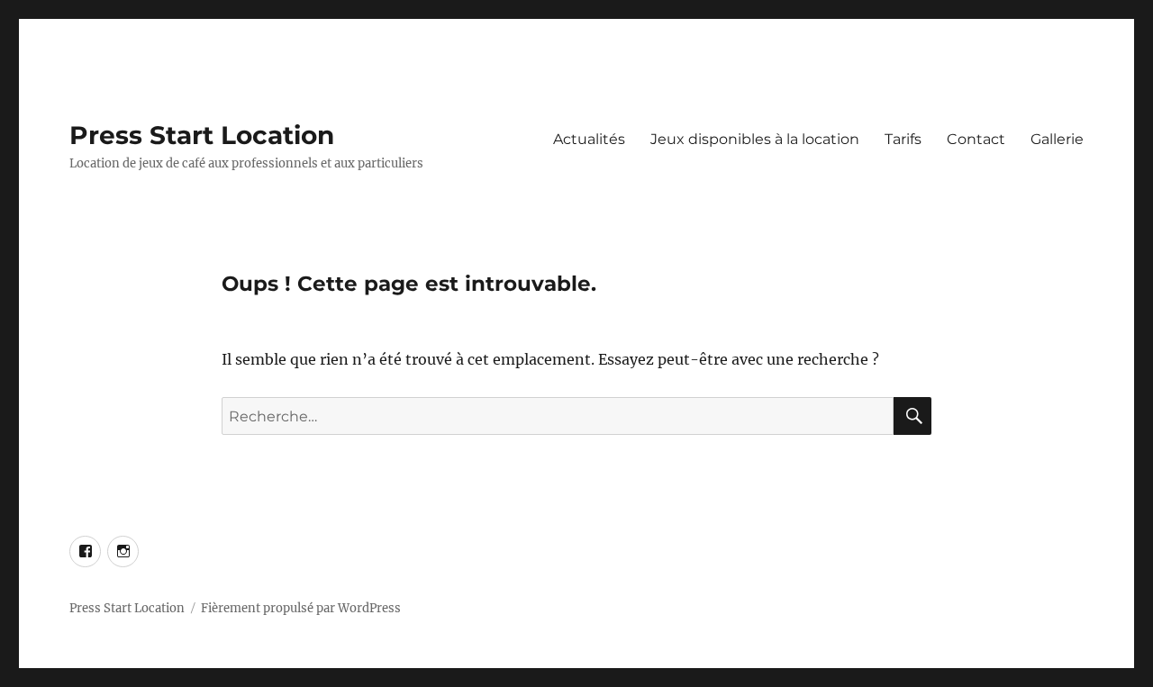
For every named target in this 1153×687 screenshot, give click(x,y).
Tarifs (903, 139)
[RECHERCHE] (912, 416)
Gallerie (1057, 139)
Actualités (589, 139)
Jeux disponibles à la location (754, 139)
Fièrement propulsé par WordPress (301, 608)
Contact (976, 139)
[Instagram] (123, 551)
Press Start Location (201, 135)
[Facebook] (85, 551)
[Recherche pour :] (558, 416)
